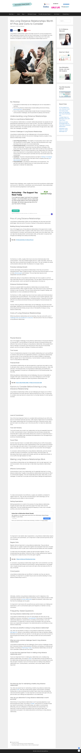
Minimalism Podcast (32, 14)
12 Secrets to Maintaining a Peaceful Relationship (22, 743)
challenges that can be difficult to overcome (21, 317)
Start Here (11, 14)
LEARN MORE (16, 210)
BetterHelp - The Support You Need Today (25, 193)
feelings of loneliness (46, 156)
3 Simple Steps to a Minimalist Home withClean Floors (64, 119)
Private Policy (66, 14)
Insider (32, 703)
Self (30, 658)
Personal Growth (15, 742)
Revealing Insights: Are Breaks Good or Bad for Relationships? (25, 745)
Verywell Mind (32, 618)
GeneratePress (45, 751)
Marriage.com (13, 632)
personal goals (18, 273)
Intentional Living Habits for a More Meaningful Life (63, 130)
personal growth (17, 109)
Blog (23, 14)
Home (18, 14)
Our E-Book (56, 14)
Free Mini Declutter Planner (44, 14)
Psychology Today (26, 647)
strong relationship (27, 599)
